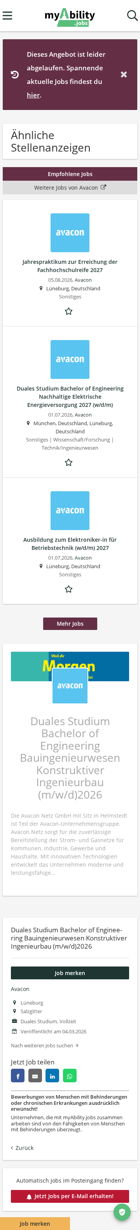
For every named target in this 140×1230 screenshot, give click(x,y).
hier (33, 95)
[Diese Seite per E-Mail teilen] (35, 1075)
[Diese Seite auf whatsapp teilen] (70, 1075)
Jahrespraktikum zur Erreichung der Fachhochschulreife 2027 (70, 266)
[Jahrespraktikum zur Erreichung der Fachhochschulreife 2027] (70, 232)
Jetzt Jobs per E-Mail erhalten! (74, 1196)
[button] (125, 74)
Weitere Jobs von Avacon (66, 187)
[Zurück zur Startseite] (69, 15)
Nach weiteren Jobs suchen (42, 1045)
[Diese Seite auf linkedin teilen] (52, 1075)
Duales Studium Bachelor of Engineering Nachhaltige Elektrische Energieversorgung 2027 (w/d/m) (70, 396)
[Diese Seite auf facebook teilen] (17, 1075)
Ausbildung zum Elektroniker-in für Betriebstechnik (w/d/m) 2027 (70, 543)
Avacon (20, 989)
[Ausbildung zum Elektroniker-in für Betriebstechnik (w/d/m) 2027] (70, 510)
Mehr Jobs (70, 623)
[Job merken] (70, 310)
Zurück (24, 1147)
